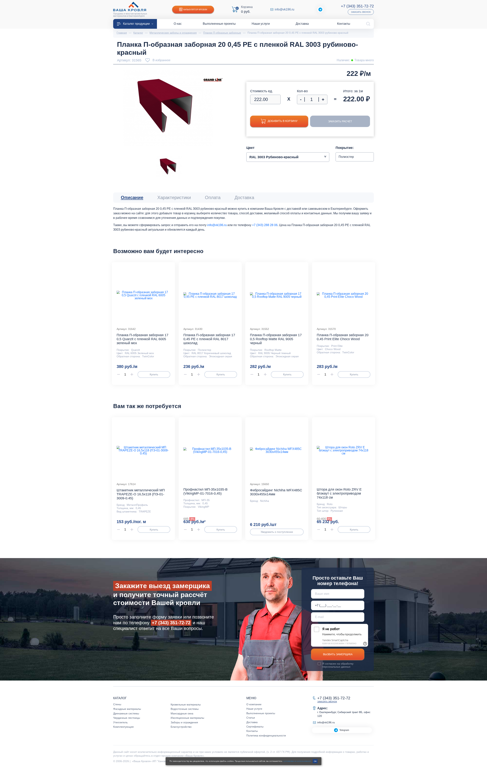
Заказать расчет (340, 121)
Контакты (252, 730)
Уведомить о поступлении (277, 531)
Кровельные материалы (186, 704)
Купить (154, 374)
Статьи (250, 717)
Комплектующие (123, 726)
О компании (253, 704)
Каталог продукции (136, 23)
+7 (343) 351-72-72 (357, 6)
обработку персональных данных (337, 665)
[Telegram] (320, 9)
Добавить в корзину (283, 120)
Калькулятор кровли (195, 9)
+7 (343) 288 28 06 (265, 225)
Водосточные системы (185, 708)
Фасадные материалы (127, 708)
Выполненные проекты (260, 713)
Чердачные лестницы (126, 717)
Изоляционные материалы (187, 717)
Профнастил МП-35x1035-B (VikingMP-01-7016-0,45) (205, 491)
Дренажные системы (126, 713)
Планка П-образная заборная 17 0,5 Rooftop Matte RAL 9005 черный (276, 339)
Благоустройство (181, 726)
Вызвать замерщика (338, 654)
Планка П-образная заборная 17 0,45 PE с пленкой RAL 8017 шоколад (209, 339)
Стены (117, 704)
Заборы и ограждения (184, 722)
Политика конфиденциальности (266, 735)
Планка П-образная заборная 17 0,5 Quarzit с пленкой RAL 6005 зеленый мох (142, 339)
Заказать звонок (361, 12)
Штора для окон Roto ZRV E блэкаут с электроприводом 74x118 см (339, 493)
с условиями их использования (297, 761)
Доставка (252, 722)
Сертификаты (254, 726)
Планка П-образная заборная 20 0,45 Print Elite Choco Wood (342, 337)
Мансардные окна (182, 713)
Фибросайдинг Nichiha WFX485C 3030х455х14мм (276, 492)
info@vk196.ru (284, 9)
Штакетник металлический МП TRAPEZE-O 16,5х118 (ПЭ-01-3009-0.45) (141, 494)
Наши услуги (254, 708)
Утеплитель (120, 722)
